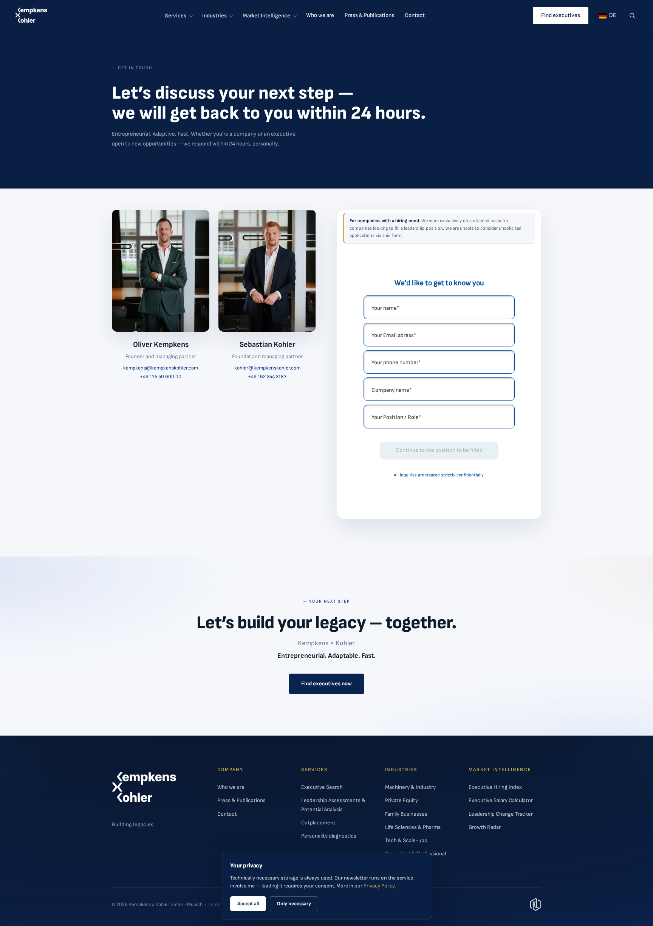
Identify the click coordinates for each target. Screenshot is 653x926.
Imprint (216, 904)
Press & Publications (369, 15)
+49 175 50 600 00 (160, 377)
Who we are (320, 15)
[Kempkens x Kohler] (31, 15)
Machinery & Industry (410, 787)
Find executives (560, 15)
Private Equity (401, 800)
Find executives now (326, 683)
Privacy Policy (379, 886)
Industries (214, 15)
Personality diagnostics (328, 836)
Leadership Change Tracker (501, 814)
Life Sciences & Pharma (413, 827)
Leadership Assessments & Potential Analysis (333, 804)
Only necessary (294, 904)
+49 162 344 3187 (267, 377)
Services (175, 15)
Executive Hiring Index (495, 787)
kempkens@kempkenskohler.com (160, 368)
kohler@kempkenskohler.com (267, 368)
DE (612, 15)
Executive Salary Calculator (501, 800)
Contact (415, 15)
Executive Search (322, 787)
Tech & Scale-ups (406, 840)
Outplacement (318, 822)
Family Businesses (406, 814)
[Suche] (632, 15)
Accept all (248, 904)
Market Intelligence (266, 15)
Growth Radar (485, 827)
